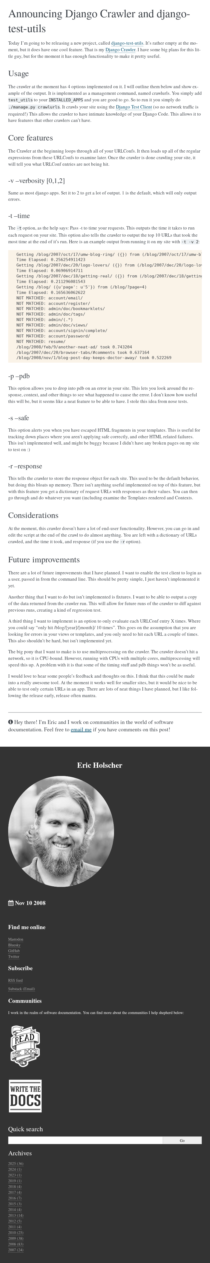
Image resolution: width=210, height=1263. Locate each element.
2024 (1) (15, 1169)
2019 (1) (15, 1180)
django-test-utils (127, 43)
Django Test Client (134, 107)
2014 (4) (15, 1209)
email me (81, 729)
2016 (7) (15, 1198)
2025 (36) (16, 1163)
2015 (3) (15, 1203)
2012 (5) (15, 1221)
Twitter (13, 956)
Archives (20, 1153)
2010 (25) (16, 1232)
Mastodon (15, 939)
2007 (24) (16, 1249)
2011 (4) (15, 1226)
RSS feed (15, 980)
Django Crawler (120, 49)
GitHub (14, 950)
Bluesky (14, 944)
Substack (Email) (21, 988)
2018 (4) (15, 1186)
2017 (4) (15, 1192)
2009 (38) (16, 1238)
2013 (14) (16, 1215)
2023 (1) (15, 1175)
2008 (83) (16, 1244)
